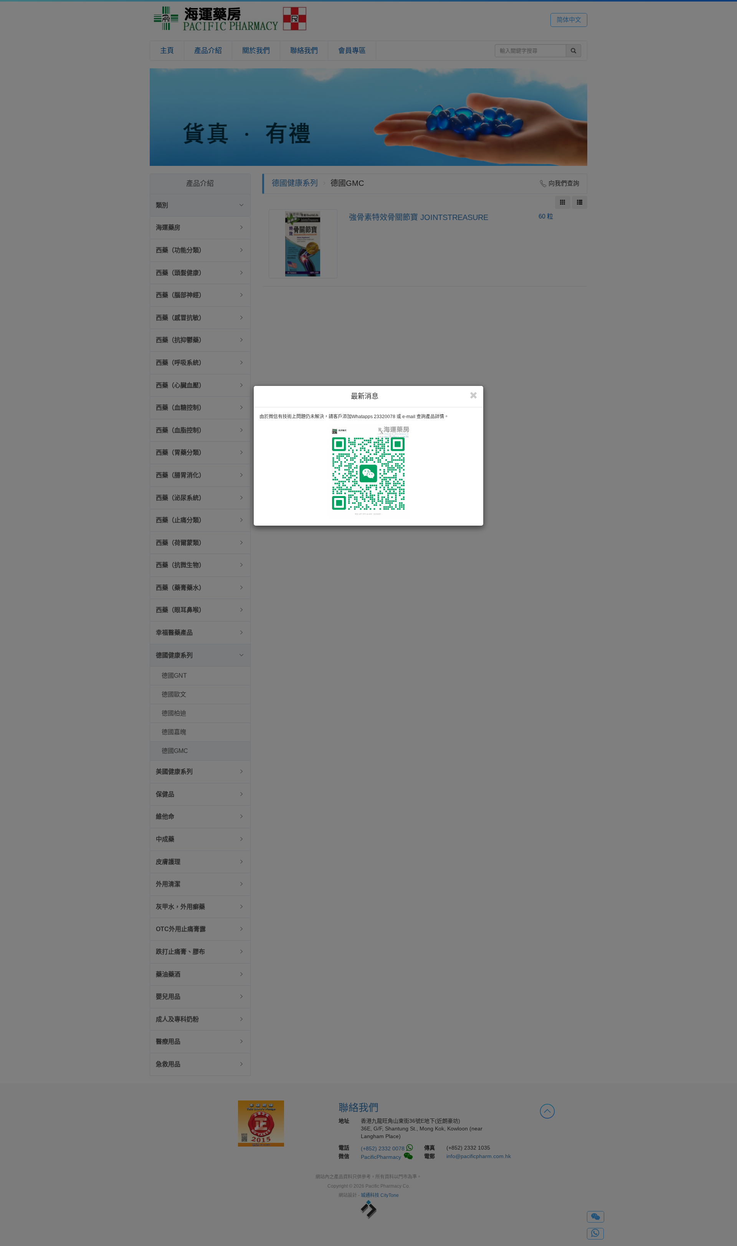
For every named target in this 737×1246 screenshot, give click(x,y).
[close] (473, 395)
